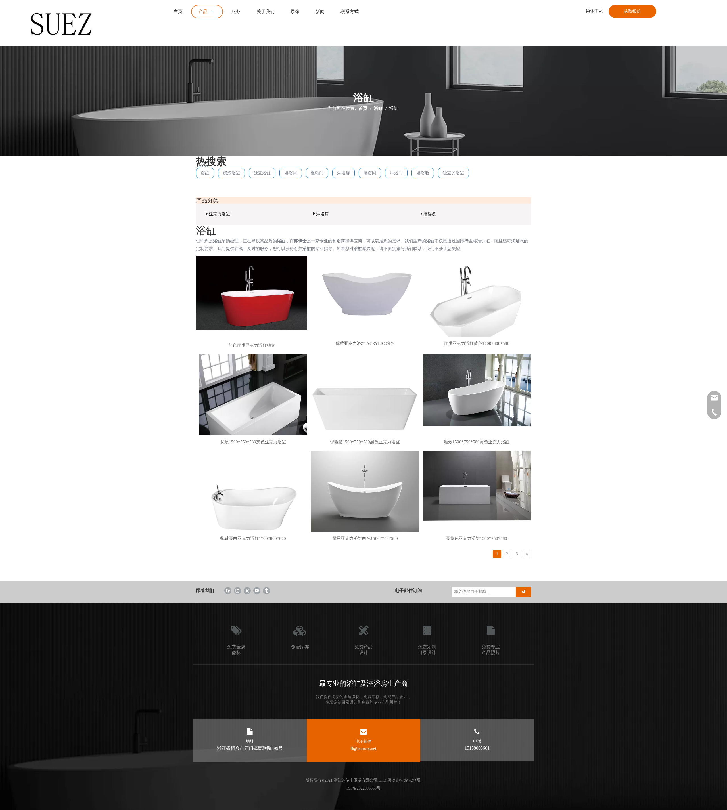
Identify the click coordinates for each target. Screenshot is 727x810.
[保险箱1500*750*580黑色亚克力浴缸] (365, 408)
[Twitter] (247, 590)
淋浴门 (396, 173)
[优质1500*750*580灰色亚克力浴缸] (253, 408)
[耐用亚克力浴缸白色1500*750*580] (365, 492)
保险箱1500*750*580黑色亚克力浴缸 (365, 442)
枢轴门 (317, 173)
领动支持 (395, 780)
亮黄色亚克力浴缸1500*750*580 (476, 538)
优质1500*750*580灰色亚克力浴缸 (253, 442)
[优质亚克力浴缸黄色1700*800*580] (477, 309)
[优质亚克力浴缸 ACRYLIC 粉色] (365, 294)
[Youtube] (256, 590)
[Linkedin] (237, 590)
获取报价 (632, 11)
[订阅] (523, 592)
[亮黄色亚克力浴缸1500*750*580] (477, 485)
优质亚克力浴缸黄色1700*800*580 (476, 343)
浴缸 (205, 173)
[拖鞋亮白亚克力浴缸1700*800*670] (253, 504)
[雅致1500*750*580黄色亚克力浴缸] (477, 390)
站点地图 (412, 780)
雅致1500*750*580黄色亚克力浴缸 (476, 442)
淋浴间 (370, 173)
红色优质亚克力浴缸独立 (251, 345)
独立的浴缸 (453, 173)
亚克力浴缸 (219, 214)
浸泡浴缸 (231, 173)
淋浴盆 (429, 214)
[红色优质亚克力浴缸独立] (251, 292)
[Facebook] (227, 590)
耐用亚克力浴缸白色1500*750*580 (365, 538)
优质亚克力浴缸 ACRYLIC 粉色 (364, 343)
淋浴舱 (422, 173)
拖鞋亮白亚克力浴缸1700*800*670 (253, 538)
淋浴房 (290, 173)
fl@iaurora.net (363, 748)
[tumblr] (266, 590)
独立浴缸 (262, 173)
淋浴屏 (343, 173)
